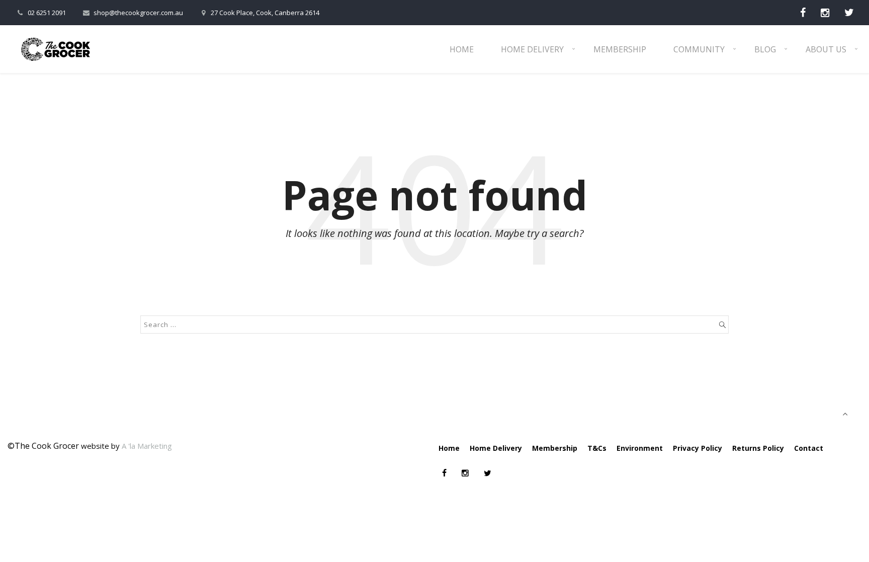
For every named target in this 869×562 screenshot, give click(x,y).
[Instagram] (825, 12)
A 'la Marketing (147, 446)
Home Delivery (532, 49)
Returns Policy (758, 448)
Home (462, 49)
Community (699, 49)
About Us (826, 49)
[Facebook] (803, 12)
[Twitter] (849, 12)
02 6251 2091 (47, 12)
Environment (640, 448)
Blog (765, 49)
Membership (619, 49)
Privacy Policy (697, 448)
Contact (808, 448)
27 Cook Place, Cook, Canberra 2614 (265, 12)
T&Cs (596, 448)
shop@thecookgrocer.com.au (138, 12)
